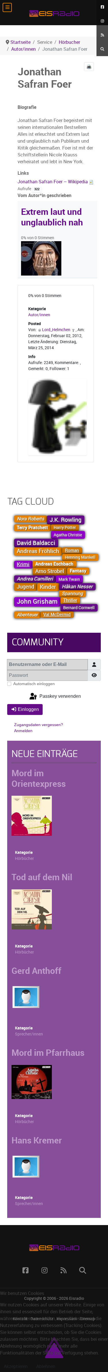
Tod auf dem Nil (42, 877)
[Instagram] (102, 21)
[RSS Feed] (102, 35)
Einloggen (28, 709)
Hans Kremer (37, 1140)
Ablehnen (45, 1366)
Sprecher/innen (29, 1034)
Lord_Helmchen (56, 329)
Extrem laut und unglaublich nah (52, 217)
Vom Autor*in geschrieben (44, 195)
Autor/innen (39, 314)
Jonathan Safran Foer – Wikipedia (53, 181)
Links (23, 173)
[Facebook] (102, 7)
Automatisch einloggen (34, 683)
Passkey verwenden (59, 696)
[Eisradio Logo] (54, 12)
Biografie (27, 107)
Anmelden (23, 730)
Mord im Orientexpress (39, 778)
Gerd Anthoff (36, 971)
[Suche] (102, 49)
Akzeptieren (16, 1366)
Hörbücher (24, 858)
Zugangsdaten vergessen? (38, 724)
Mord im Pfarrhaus (48, 1052)
